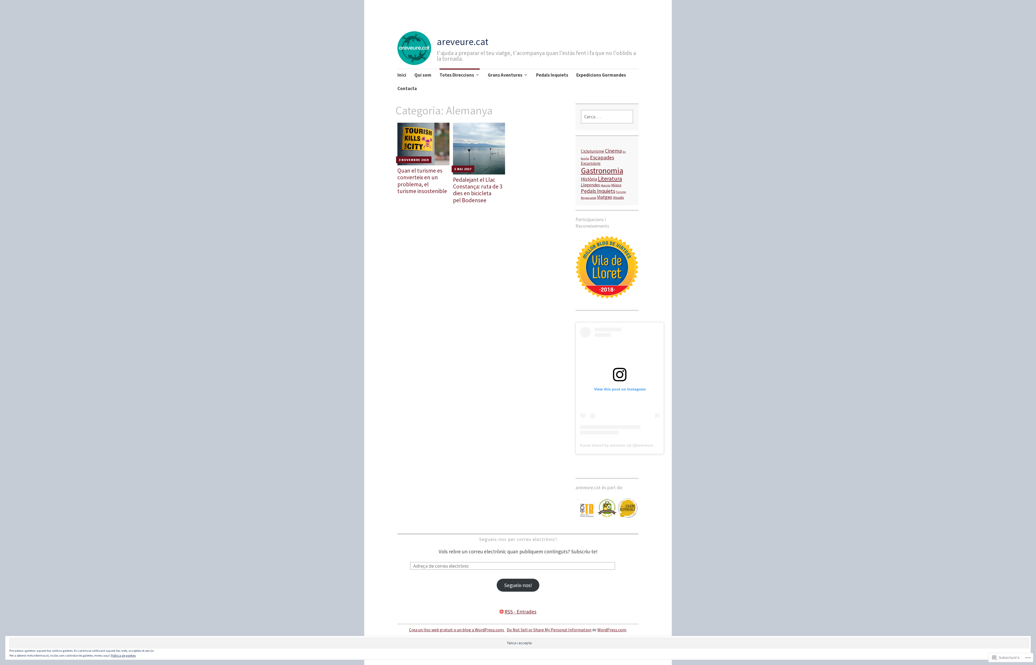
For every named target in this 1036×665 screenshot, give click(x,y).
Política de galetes (123, 655)
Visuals (618, 197)
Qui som (422, 75)
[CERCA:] (607, 117)
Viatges (604, 197)
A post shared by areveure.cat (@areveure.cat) (620, 445)
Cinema (613, 151)
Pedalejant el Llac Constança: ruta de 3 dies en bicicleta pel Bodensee (477, 190)
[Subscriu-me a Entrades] (501, 611)
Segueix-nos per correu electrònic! (518, 539)
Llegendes (590, 184)
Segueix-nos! (518, 585)
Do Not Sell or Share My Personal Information (549, 629)
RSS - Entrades (520, 611)
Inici (401, 75)
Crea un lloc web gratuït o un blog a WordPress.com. (457, 629)
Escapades (602, 157)
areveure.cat (462, 42)
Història (589, 179)
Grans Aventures (505, 75)
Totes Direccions (456, 75)
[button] (585, 508)
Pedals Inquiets (552, 75)
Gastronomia (602, 171)
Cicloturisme (592, 151)
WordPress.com (611, 629)
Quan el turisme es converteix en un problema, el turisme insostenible (422, 181)
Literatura (610, 178)
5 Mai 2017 (463, 169)
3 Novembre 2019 (414, 160)
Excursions (591, 163)
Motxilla (606, 185)
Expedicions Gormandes (601, 75)
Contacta (407, 88)
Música (616, 185)
